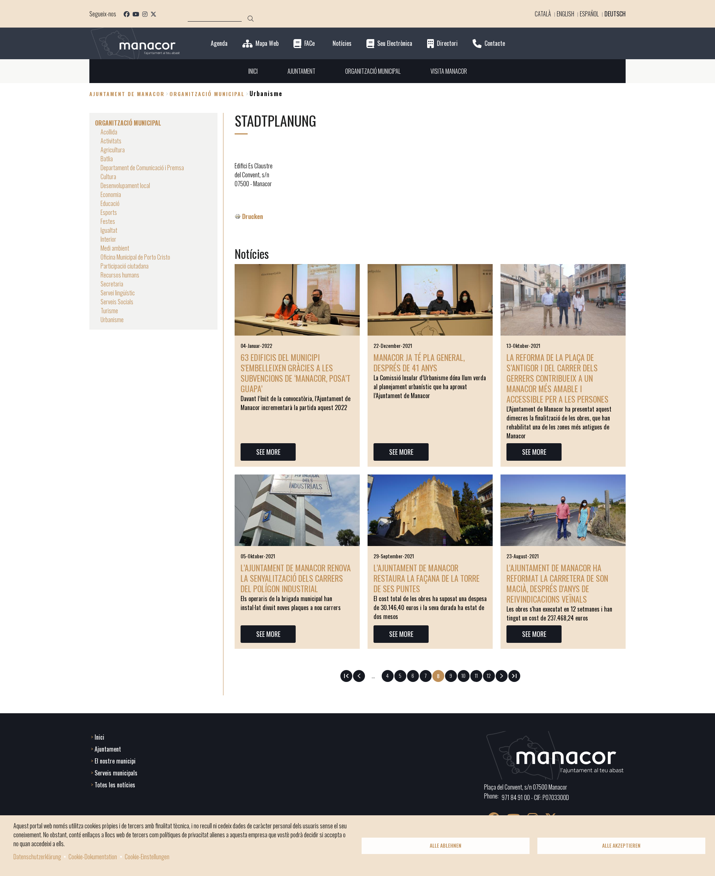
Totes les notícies (115, 784)
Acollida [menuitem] (109, 131)
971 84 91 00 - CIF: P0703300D (535, 797)
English (565, 13)
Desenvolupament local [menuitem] (125, 185)
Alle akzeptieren (621, 845)
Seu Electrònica (394, 43)
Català (543, 13)
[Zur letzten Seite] (514, 676)
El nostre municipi (115, 760)
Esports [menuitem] (109, 212)
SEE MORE (268, 452)
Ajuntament (108, 749)
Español (589, 13)
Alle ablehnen (445, 845)
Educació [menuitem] (110, 203)
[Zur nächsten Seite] (502, 676)
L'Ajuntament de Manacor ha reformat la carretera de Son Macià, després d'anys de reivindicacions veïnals (557, 583)
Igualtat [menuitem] (109, 230)
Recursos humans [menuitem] (120, 274)
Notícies (342, 43)
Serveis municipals (116, 772)
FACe (309, 43)
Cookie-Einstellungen (147, 856)
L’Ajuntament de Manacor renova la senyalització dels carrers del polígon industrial (296, 578)
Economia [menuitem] (111, 194)
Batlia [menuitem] (107, 158)
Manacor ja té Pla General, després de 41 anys (419, 362)
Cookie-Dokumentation (93, 856)
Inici (99, 737)
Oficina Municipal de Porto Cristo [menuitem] (135, 257)
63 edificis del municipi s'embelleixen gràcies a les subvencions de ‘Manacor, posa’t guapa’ (295, 372)
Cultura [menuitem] (108, 176)
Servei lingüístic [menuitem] (118, 292)
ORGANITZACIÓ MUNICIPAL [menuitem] (373, 71)
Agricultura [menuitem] (113, 149)
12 (491, 675)
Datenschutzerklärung (37, 856)
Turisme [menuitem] (109, 310)
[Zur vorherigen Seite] (359, 676)
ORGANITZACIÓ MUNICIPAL (207, 94)
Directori (447, 43)
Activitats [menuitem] (111, 140)
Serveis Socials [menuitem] (117, 301)
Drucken (252, 216)
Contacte (494, 43)
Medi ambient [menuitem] (115, 248)
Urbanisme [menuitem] (112, 319)
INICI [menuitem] (253, 71)
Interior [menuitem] (108, 239)
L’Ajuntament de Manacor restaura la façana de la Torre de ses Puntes (427, 578)
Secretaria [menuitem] (112, 283)
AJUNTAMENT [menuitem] (301, 71)
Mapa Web (267, 43)
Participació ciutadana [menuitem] (125, 265)
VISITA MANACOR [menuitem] (448, 71)
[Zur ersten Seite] (346, 676)
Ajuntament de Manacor (127, 94)
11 (478, 675)
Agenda (219, 43)
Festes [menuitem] (108, 221)
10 (465, 675)
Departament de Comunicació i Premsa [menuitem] (142, 167)
